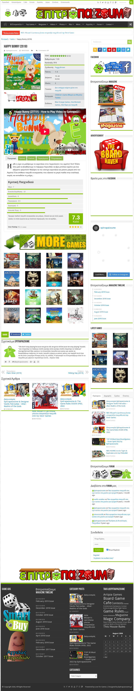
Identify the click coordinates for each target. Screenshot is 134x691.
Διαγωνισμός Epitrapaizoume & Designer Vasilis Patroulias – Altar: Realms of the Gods (16, 402)
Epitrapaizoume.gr (125, 687)
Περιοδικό (5, 2)
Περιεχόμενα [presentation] (43, 158)
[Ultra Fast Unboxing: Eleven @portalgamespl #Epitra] (99, 252)
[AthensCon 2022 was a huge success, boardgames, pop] (99, 264)
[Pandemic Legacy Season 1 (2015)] (12, 297)
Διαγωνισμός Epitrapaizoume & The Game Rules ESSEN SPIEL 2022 (45, 33)
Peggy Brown (60, 67)
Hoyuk (126, 612)
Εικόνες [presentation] (31, 158)
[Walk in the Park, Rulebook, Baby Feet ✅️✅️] (111, 264)
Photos (62, 24)
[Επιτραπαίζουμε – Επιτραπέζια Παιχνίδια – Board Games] (15, 12)
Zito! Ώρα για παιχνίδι (69, 105)
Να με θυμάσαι (114, 550)
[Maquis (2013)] (54, 260)
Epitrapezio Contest (120, 606)
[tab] (12, 158)
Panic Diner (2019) (14, 372)
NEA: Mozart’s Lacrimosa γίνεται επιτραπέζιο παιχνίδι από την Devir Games (44, 413)
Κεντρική (4, 39)
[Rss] (98, 2)
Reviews (119, 622)
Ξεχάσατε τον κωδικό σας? (103, 558)
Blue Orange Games (62, 102)
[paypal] (116, 2)
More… (79, 24)
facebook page (108, 608)
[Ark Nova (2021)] (33, 297)
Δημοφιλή (107, 396)
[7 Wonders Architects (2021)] (12, 279)
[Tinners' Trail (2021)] (54, 297)
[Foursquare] (110, 2)
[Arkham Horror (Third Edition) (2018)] (75, 297)
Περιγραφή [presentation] (11, 158)
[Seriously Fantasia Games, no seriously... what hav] (111, 239)
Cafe (25, 2)
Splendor (123, 624)
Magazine (42, 24)
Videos (52, 24)
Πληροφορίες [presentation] (56, 158)
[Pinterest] (105, 2)
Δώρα (48, 2)
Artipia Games (112, 594)
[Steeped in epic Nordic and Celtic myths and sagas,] (124, 252)
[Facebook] (100, 2)
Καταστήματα (16, 2)
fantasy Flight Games (120, 608)
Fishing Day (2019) (75, 372)
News (105, 622)
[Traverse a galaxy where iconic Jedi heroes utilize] (124, 264)
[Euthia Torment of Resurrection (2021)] (75, 279)
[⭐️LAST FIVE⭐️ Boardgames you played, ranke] (124, 239)
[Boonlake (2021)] (54, 279)
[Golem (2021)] (33, 279)
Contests (117, 603)
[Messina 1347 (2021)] (12, 260)
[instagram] (113, 2)
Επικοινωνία (65, 2)
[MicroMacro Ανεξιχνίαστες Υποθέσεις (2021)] (75, 315)
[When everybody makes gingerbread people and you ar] (99, 239)
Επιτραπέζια (17, 24)
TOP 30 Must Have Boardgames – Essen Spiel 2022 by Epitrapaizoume (118, 441)
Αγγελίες (40, 2)
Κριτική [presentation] (22, 158)
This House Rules (114, 626)
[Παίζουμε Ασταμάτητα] (83, 13)
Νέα (70, 24)
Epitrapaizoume (11, 50)
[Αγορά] (20, 97)
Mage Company (116, 619)
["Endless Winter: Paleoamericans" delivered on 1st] (111, 252)
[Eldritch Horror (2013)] (75, 260)
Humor (105, 615)
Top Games (30, 24)
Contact (109, 24)
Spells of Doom (115, 624)
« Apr (105, 657)
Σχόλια (117, 396)
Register (96, 555)
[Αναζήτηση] (131, 2)
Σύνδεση (55, 2)
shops (125, 622)
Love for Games (101, 687)
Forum (32, 2)
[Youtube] (108, 2)
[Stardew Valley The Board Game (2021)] (54, 315)
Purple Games (112, 622)
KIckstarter (111, 615)
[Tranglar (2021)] (33, 315)
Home (5, 24)
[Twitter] (103, 2)
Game (12, 39)
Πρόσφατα (97, 396)
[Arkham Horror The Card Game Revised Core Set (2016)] (33, 260)
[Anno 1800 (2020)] (12, 315)
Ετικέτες (126, 396)
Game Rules (113, 611)
